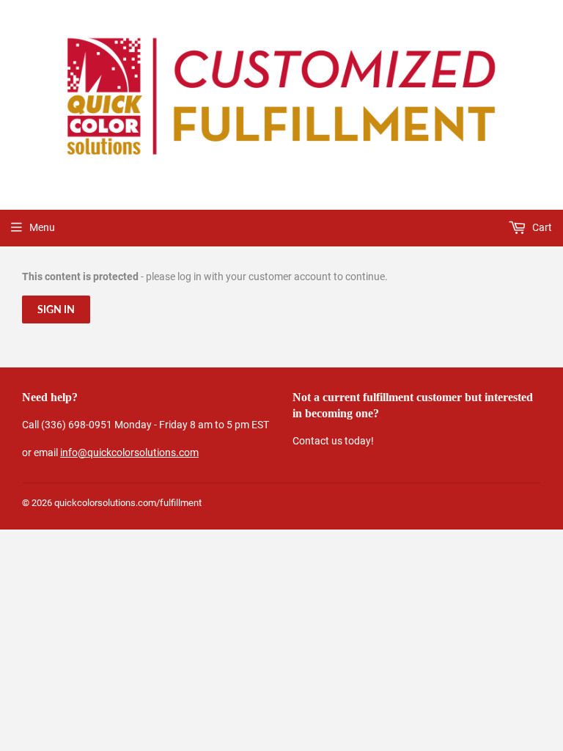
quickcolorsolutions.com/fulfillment (128, 502)
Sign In (56, 309)
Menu (42, 227)
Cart (541, 227)
